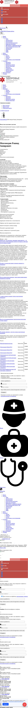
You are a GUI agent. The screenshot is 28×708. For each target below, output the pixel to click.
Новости (8, 91)
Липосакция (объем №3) (6, 352)
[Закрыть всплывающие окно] (0, 555)
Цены (4, 87)
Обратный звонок (7, 108)
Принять (6, 704)
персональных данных (22, 596)
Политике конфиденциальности (16, 701)
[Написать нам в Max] (4, 115)
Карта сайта (3, 547)
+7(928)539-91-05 (6, 538)
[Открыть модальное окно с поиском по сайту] (1, 33)
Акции (7, 90)
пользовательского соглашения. (8, 396)
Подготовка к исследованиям (13, 94)
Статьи (7, 92)
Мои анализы (6, 105)
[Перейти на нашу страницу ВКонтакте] (4, 117)
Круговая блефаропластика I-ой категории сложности (8, 370)
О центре (5, 95)
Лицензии (8, 97)
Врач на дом (6, 106)
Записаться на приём (5, 76)
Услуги (4, 86)
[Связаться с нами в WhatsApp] (4, 113)
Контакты (8, 96)
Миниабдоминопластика (6, 343)
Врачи (4, 85)
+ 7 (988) (4, 679)
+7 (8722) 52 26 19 (4, 110)
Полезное (5, 88)
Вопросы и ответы (10, 99)
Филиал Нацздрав (10, 100)
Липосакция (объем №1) (6, 347)
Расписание (3, 28)
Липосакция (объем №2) (6, 350)
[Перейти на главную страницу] (10, 82)
